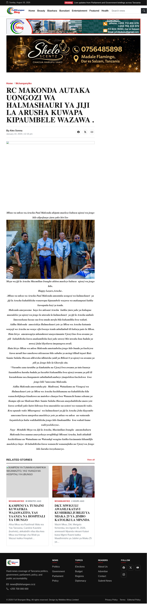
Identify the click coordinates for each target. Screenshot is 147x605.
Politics (56, 566)
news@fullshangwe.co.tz (22, 584)
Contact (102, 576)
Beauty (41, 10)
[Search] (144, 11)
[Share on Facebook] (78, 132)
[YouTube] (137, 567)
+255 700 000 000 (19, 589)
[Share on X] (85, 132)
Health (105, 10)
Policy (55, 581)
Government (58, 571)
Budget (78, 571)
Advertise (103, 571)
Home (32, 10)
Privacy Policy (111, 600)
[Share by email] (92, 132)
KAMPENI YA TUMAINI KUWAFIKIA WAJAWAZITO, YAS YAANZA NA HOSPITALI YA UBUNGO (27, 512)
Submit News (105, 581)
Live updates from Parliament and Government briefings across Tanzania (107, 2)
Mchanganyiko (24, 83)
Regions (79, 576)
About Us (103, 566)
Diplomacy (80, 581)
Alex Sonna (16, 130)
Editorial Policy (134, 600)
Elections (80, 566)
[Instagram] (123, 574)
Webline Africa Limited (69, 600)
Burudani (64, 10)
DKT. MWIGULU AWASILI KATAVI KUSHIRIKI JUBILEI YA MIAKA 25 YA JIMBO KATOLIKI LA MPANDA (72, 512)
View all (91, 459)
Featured (94, 10)
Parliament (57, 576)
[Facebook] (123, 567)
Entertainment (79, 10)
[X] (130, 567)
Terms (122, 600)
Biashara (52, 10)
